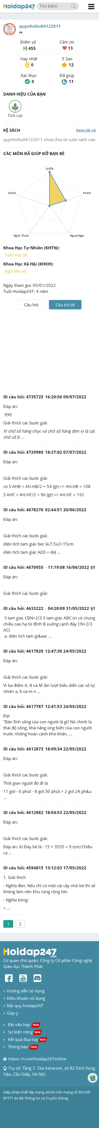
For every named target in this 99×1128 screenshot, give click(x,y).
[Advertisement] (49, 350)
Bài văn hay (23, 1024)
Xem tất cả (86, 130)
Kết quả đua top (27, 1039)
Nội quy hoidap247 (25, 1005)
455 (32, 48)
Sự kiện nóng (24, 1032)
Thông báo (22, 1046)
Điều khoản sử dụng (26, 998)
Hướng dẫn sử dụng (26, 990)
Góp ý (12, 1013)
